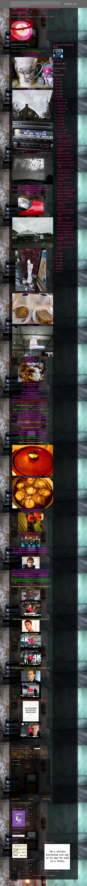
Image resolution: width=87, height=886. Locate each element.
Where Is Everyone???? (65, 228)
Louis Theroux (43, 753)
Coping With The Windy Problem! (65, 203)
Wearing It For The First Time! (65, 214)
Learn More (68, 4)
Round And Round (63, 153)
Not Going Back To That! (65, 210)
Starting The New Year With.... (64, 248)
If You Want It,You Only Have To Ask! (65, 141)
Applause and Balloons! (65, 193)
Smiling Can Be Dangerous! (66, 196)
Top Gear (20, 755)
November (61, 102)
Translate (26, 838)
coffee (34, 751)
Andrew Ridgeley (19, 751)
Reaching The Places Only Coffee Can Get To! (65, 171)
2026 (57, 78)
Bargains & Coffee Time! (65, 234)
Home (31, 799)
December (61, 99)
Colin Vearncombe (42, 751)
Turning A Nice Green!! (65, 156)
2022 (57, 91)
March (60, 127)
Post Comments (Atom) (24, 802)
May (59, 121)
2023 (57, 88)
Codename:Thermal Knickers (63, 178)
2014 (57, 268)
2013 (57, 271)
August (60, 112)
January (60, 133)
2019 (57, 253)
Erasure (20, 753)
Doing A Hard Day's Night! (66, 190)
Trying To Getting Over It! (66, 222)
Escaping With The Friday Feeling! (66, 238)
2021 (57, 94)
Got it (75, 4)
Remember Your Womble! (65, 162)
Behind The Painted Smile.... (63, 219)
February (61, 130)
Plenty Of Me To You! (64, 159)
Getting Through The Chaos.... (64, 137)
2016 (57, 262)
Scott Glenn (14, 755)
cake (26, 751)
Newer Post (15, 799)
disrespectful (14, 753)
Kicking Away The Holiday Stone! (66, 243)
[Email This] (35, 748)
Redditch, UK (20, 757)
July (59, 115)
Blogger (51, 875)
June (59, 118)
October (60, 105)
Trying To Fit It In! (63, 187)
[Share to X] (37, 748)
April (60, 124)
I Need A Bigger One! (64, 231)
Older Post (47, 799)
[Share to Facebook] (38, 748)
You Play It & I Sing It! (64, 145)
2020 (57, 97)
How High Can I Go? (64, 174)
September (61, 108)
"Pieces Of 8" (61, 207)
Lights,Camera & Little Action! (65, 183)
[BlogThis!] (36, 748)
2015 (57, 265)
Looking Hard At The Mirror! (64, 149)
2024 (57, 85)
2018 (57, 256)
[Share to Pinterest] (39, 748)
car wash (30, 751)
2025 (57, 81)
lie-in (37, 753)
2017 (57, 259)
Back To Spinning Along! (65, 225)
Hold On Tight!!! (62, 199)
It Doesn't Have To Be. (29, 753)
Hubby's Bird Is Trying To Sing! (65, 166)
